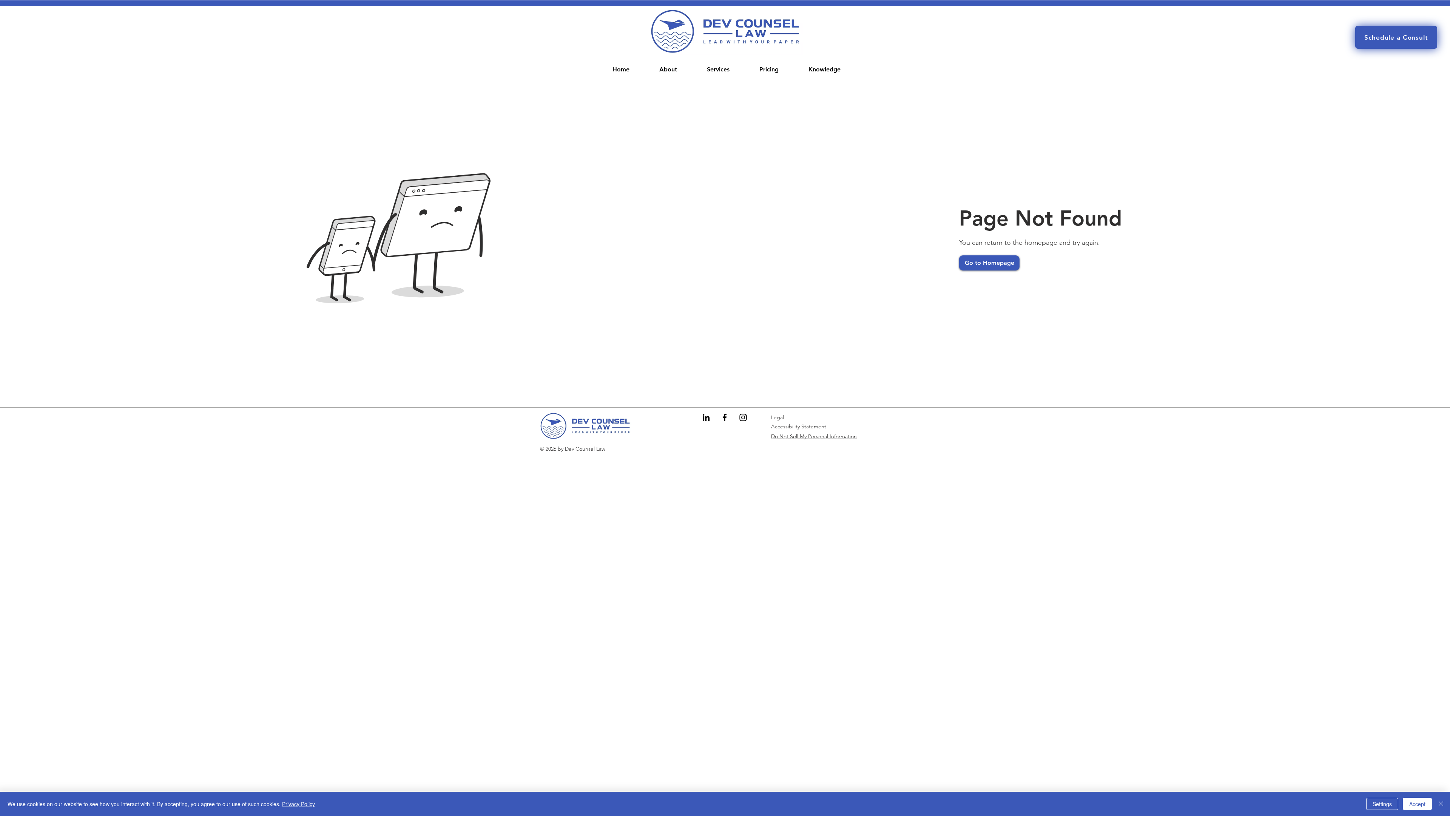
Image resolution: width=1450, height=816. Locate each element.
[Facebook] (725, 417)
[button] (718, 69)
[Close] (1440, 804)
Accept (1417, 804)
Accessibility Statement (798, 426)
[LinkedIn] (706, 417)
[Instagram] (743, 417)
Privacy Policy (298, 804)
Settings (1382, 804)
